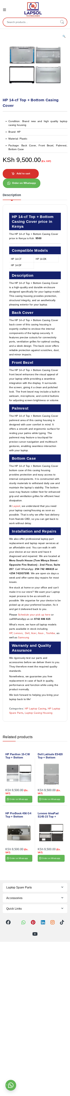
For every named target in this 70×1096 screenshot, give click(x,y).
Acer (33, 633)
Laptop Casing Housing (38, 712)
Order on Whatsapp (24, 183)
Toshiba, (51, 633)
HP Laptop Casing (35, 708)
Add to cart (23, 173)
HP (10, 633)
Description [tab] (12, 195)
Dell (27, 633)
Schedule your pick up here (34, 614)
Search (62, 22)
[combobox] (30, 22)
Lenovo (18, 633)
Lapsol (16, 506)
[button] (64, 36)
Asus (41, 633)
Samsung (24, 637)
